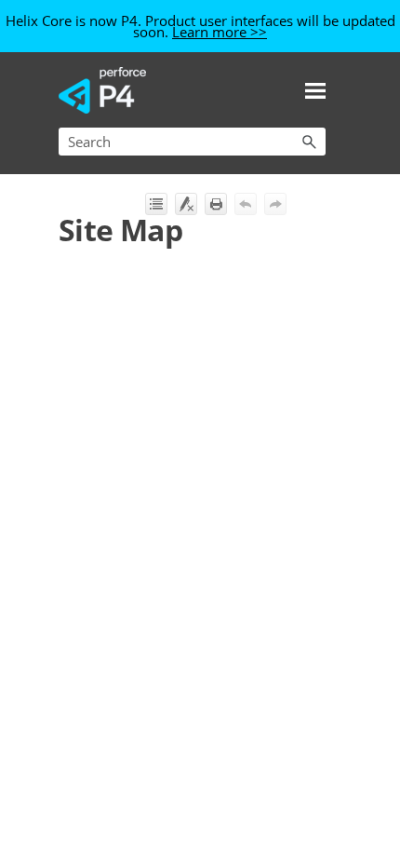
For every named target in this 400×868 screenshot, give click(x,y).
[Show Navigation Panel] (315, 90)
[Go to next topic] (275, 204)
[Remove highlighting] (186, 204)
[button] (309, 142)
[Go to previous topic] (245, 204)
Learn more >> (219, 31)
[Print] (216, 204)
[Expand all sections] (156, 204)
